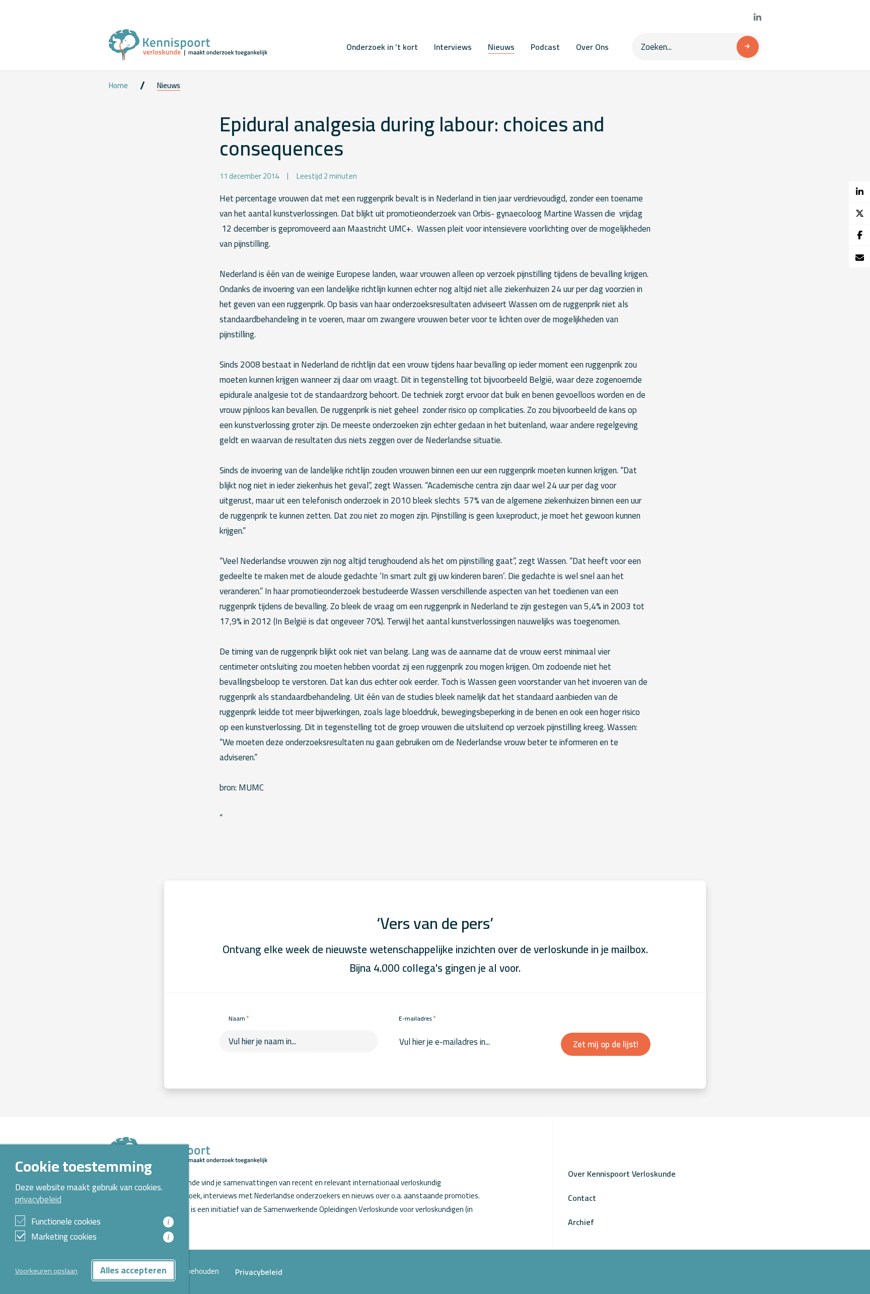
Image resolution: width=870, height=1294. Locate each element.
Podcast (545, 47)
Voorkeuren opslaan (46, 1270)
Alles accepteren (133, 1270)
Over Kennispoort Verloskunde (622, 1174)
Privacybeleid (258, 1272)
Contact (582, 1198)
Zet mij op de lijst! (605, 1044)
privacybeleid (38, 1199)
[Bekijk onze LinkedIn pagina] (757, 17)
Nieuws (501, 47)
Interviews (453, 47)
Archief (581, 1222)
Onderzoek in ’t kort (382, 47)
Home (118, 86)
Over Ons (592, 47)
